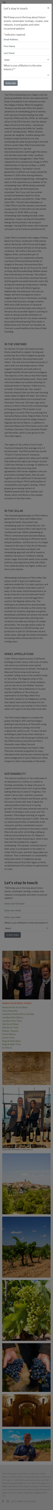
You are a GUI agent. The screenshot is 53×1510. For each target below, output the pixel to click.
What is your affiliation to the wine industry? (23, 67)
